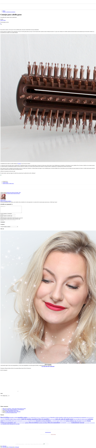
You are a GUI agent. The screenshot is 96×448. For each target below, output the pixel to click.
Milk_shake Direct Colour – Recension (13, 411)
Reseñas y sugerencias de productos (9, 11)
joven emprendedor (87, 422)
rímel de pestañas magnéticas (29, 419)
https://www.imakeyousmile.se (5, 201)
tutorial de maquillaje (52, 419)
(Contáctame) (51, 366)
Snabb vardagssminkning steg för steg (11, 410)
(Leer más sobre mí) (45, 366)
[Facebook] (2, 26)
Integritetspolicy (48, 432)
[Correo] (23, 437)
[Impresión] (18, 26)
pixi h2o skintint (84, 420)
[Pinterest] (10, 26)
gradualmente (75, 422)
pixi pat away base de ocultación (20, 422)
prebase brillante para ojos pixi (73, 420)
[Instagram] (20, 437)
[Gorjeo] (6, 26)
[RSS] (26, 437)
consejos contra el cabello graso (8, 183)
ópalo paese (20, 420)
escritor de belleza (43, 422)
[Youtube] (29, 437)
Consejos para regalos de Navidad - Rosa (13, 192)
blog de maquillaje (44, 419)
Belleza (4, 10)
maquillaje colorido (13, 417)
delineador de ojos (38, 417)
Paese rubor (75, 419)
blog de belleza (4, 417)
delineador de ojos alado (15, 423)
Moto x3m (4, 408)
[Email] (14, 26)
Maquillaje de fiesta (41, 420)
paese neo (16, 420)
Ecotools (19, 163)
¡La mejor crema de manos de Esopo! (13, 193)
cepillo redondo (5, 182)
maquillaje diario (33, 417)
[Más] (22, 26)
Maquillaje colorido (54, 417)
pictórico (48, 420)
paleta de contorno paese (82, 419)
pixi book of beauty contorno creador (59, 420)
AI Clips (4, 409)
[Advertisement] (13, 178)
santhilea (27, 422)
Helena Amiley (3, 20)
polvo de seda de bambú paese (64, 419)
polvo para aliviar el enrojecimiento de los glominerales (76, 417)
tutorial (82, 422)
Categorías (2, 226)
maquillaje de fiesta (32, 420)
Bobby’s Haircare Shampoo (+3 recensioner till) (15, 409)
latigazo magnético (17, 419)
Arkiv (1, 395)
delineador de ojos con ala (45, 417)
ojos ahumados (63, 422)
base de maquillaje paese (9, 420)
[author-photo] (3, 199)
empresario (29, 417)
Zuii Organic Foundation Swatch (11, 412)
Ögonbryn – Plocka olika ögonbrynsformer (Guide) (17, 408)
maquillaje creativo (22, 417)
